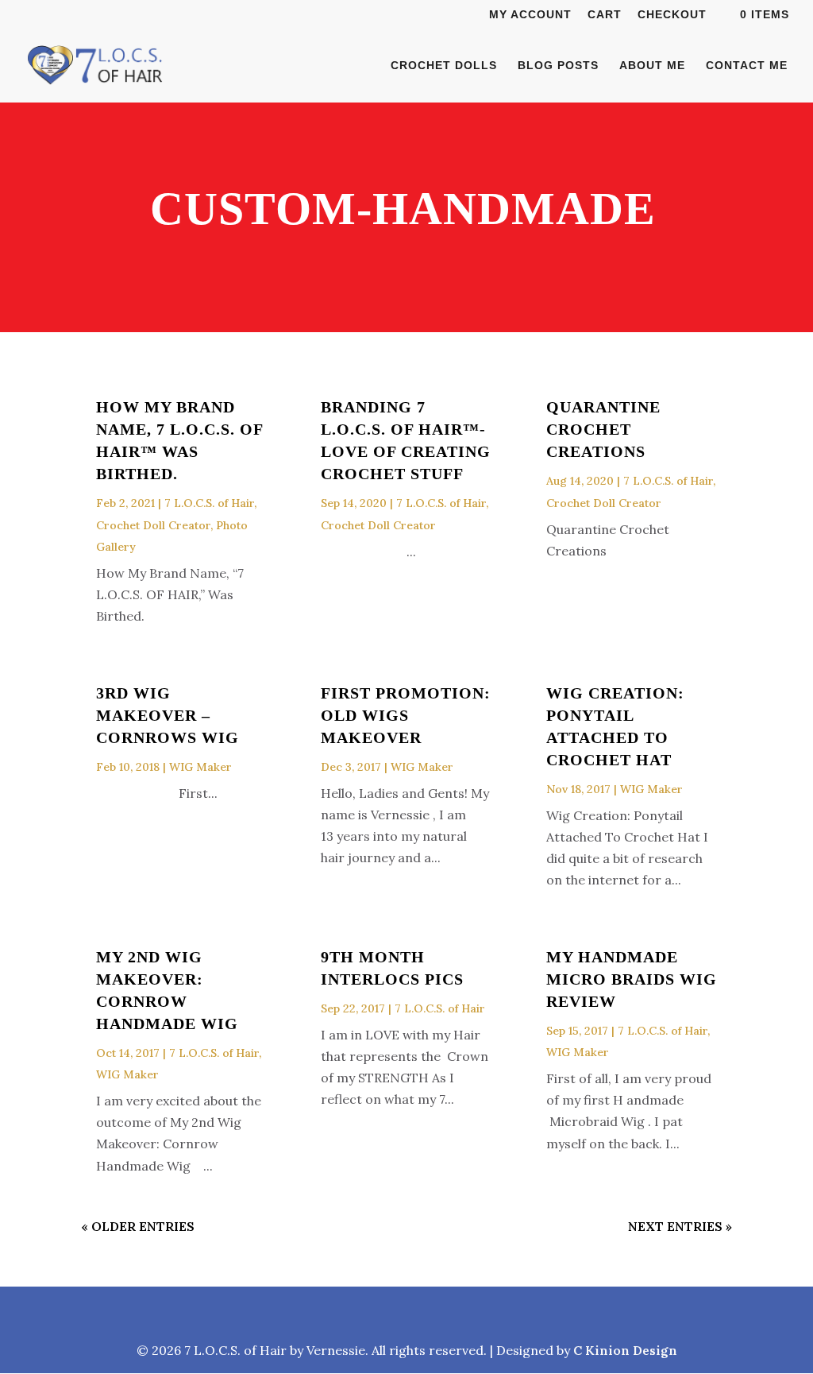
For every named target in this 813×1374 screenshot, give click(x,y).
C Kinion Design (625, 1350)
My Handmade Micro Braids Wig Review (631, 979)
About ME (652, 66)
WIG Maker (200, 767)
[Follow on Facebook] (330, 1314)
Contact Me (747, 66)
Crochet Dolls (444, 66)
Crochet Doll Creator (153, 525)
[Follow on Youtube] (483, 1314)
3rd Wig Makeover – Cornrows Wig (167, 715)
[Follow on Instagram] (368, 1314)
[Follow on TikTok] (443, 1314)
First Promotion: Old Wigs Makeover (406, 715)
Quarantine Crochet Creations (603, 429)
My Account (530, 15)
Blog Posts (558, 66)
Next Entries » (680, 1226)
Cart (605, 15)
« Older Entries (138, 1226)
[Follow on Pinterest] (405, 1314)
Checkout (672, 15)
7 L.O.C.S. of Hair (209, 503)
